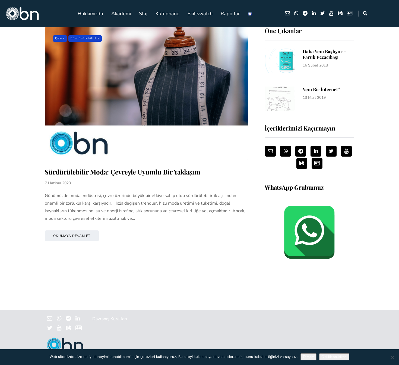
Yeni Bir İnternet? (321, 89)
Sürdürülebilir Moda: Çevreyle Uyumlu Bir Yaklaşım (122, 171)
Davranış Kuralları (109, 319)
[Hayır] (392, 357)
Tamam (308, 356)
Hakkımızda (90, 13)
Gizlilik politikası (334, 356)
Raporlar (230, 13)
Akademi (121, 13)
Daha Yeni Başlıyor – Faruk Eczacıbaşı (324, 54)
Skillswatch (200, 13)
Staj (143, 13)
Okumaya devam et (71, 236)
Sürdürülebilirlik (85, 38)
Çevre (60, 38)
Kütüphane (167, 13)
